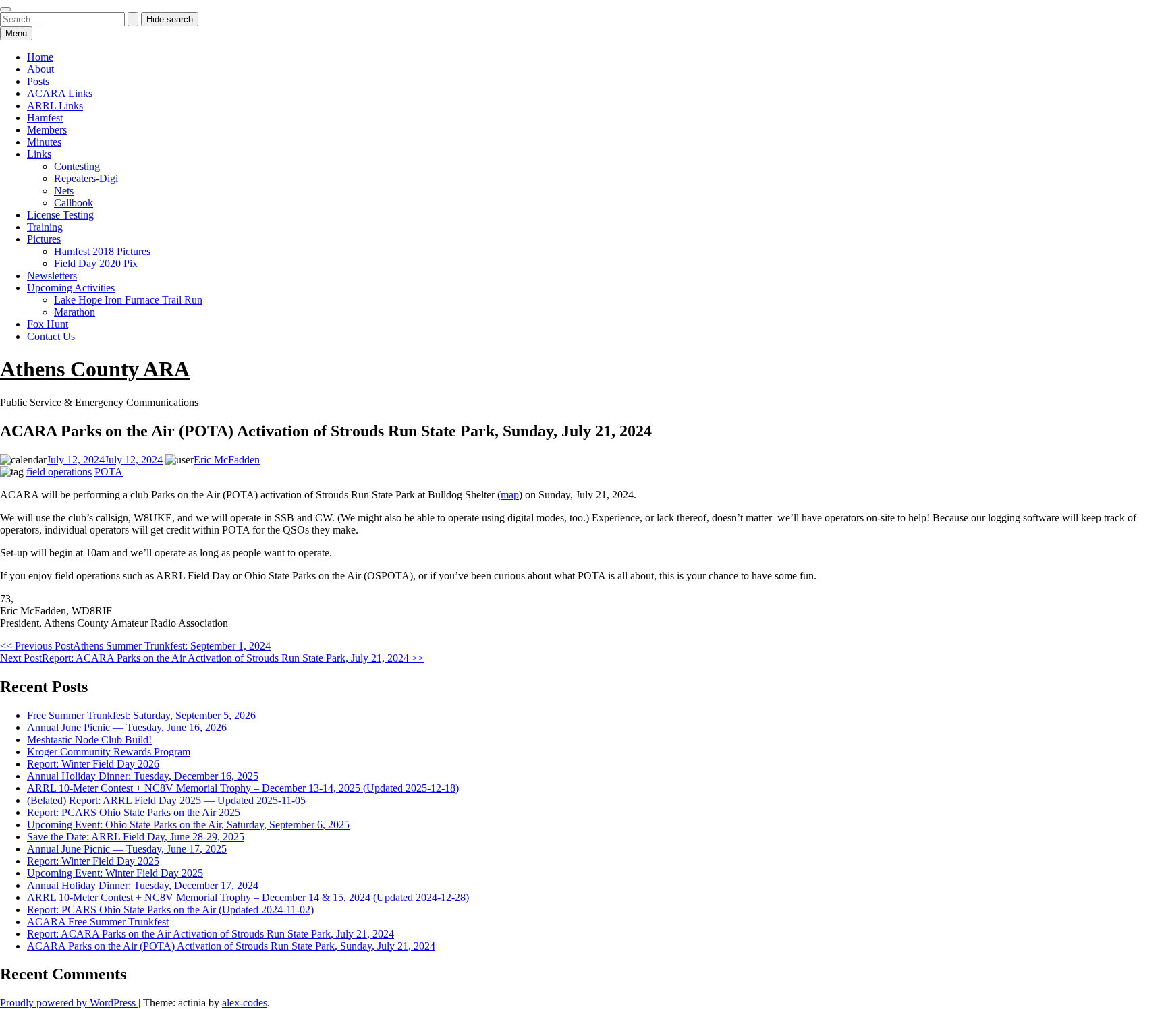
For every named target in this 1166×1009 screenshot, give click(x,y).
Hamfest (45, 117)
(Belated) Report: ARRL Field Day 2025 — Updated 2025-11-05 (166, 800)
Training (45, 227)
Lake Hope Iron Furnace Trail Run (128, 300)
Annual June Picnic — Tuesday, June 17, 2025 (127, 849)
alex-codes (244, 1002)
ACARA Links (59, 93)
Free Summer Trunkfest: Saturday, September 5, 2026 (141, 715)
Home (40, 57)
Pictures (44, 239)
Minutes (44, 142)
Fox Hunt (47, 324)
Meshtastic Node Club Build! (89, 739)
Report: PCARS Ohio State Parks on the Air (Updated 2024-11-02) (170, 909)
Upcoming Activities (71, 287)
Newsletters (52, 275)
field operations (59, 472)
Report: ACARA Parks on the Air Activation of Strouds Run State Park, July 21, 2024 (210, 934)
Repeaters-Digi (86, 178)
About (40, 69)
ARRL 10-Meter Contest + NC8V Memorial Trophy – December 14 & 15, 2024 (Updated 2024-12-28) (248, 897)
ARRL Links (55, 105)
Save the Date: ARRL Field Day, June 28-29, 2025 (135, 836)
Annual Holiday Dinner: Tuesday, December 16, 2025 (142, 776)
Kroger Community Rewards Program (108, 751)
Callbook (73, 202)
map (510, 494)
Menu (16, 33)
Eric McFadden (227, 459)
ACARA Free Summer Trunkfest (98, 921)
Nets (64, 190)
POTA (108, 472)
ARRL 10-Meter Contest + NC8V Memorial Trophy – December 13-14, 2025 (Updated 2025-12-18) (243, 788)
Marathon (74, 312)
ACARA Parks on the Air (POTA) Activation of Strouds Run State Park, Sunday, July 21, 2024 (231, 946)
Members (47, 130)
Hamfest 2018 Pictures (102, 251)
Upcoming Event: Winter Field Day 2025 (115, 873)
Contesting (77, 166)
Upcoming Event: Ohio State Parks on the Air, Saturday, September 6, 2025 (188, 824)
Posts (38, 81)
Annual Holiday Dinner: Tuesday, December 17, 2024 (142, 885)
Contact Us (51, 336)
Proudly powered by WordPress (69, 1002)
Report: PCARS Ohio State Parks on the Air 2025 (133, 812)
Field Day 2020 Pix (96, 263)
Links (39, 154)
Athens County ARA (95, 369)
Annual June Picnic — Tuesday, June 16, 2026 (127, 727)
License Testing (60, 215)
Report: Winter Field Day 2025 (93, 861)
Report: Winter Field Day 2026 (93, 764)
